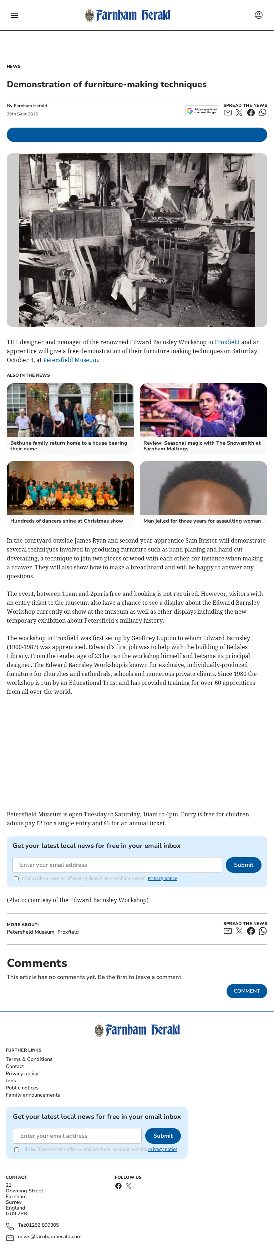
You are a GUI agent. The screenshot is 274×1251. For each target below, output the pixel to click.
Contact (15, 1066)
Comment (247, 991)
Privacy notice (162, 878)
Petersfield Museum (70, 360)
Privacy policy (22, 1073)
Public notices (22, 1087)
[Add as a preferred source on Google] (202, 110)
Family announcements (33, 1095)
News (14, 66)
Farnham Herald (30, 106)
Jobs (11, 1080)
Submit (243, 865)
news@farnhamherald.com (50, 1237)
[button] (14, 15)
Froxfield (227, 342)
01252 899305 (42, 1225)
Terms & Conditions (29, 1059)
